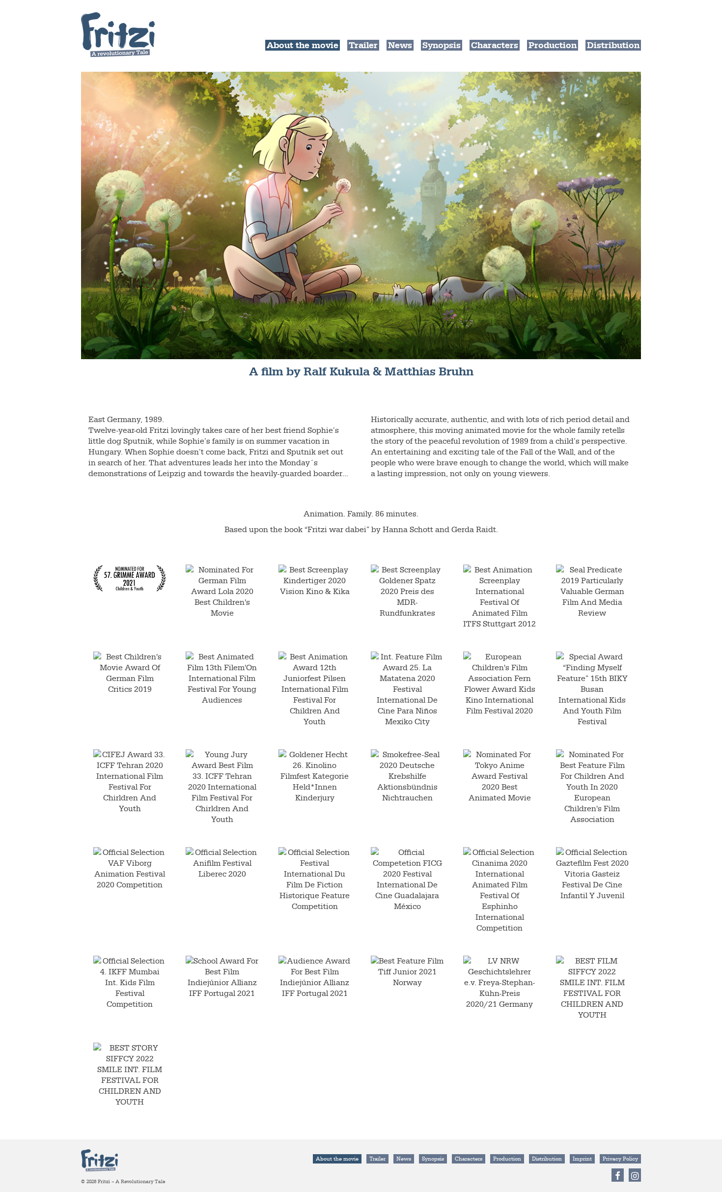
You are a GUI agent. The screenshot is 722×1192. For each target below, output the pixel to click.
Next (649, 215)
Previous (72, 215)
